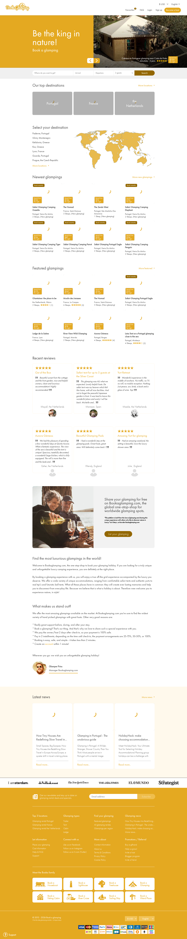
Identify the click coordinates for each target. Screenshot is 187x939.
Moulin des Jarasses (72, 298)
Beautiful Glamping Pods (90, 436)
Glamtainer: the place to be (44, 298)
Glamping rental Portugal (42, 821)
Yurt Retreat (124, 372)
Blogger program (132, 856)
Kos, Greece (38, 146)
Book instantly (38, 185)
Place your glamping (41, 844)
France (66, 211)
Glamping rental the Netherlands (46, 828)
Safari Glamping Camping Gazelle (43, 208)
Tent (65, 824)
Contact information (102, 844)
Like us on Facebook (71, 844)
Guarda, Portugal (40, 155)
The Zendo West (101, 207)
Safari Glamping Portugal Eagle (108, 244)
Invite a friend (130, 859)
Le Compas (74, 302)
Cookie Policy (100, 859)
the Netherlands (38, 302)
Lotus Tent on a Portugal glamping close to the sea (139, 335)
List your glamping (118, 534)
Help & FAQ (37, 851)
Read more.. (42, 764)
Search (144, 72)
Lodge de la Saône (40, 333)
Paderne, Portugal (40, 133)
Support (35, 855)
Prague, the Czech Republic (45, 160)
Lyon (41, 337)
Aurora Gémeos (101, 333)
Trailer (66, 821)
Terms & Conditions (102, 852)
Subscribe (146, 796)
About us (98, 848)
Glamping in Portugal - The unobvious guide (92, 737)
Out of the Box (43, 372)
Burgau (104, 337)
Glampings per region (103, 828)
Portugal (35, 214)
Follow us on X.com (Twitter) (75, 851)
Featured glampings (102, 821)
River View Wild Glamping (75, 333)
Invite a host (130, 852)
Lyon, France (38, 151)
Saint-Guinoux (75, 211)
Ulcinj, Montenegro (41, 137)
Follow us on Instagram (72, 848)
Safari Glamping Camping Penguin (136, 246)
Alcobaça (136, 340)
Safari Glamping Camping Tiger (46, 244)
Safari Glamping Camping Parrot (77, 244)
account (49, 644)
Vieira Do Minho (46, 214)
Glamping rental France (42, 824)
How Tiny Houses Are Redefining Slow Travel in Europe (50, 737)
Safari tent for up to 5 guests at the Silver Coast (93, 374)
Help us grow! (131, 848)
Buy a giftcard (131, 844)
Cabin (65, 828)
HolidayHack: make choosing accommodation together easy (133, 737)
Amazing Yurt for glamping (132, 436)
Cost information (39, 848)
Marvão (74, 337)
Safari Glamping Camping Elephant (136, 208)
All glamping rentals (102, 824)
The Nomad (68, 207)
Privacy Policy (99, 856)
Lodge (66, 832)
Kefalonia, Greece (40, 142)
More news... (130, 832)
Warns (48, 302)
